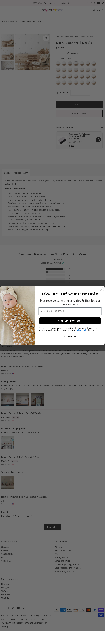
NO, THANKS (70, 336)
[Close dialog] (101, 289)
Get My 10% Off (70, 320)
